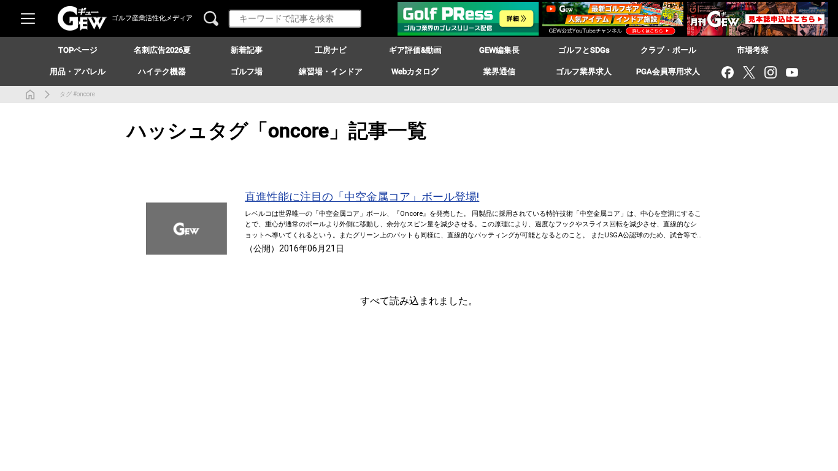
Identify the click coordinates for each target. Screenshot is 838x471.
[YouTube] (791, 72)
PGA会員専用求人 (668, 71)
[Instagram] (770, 72)
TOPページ (78, 50)
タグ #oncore (77, 94)
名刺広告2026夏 (162, 50)
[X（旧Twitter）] (748, 72)
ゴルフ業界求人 (584, 71)
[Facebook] (727, 72)
